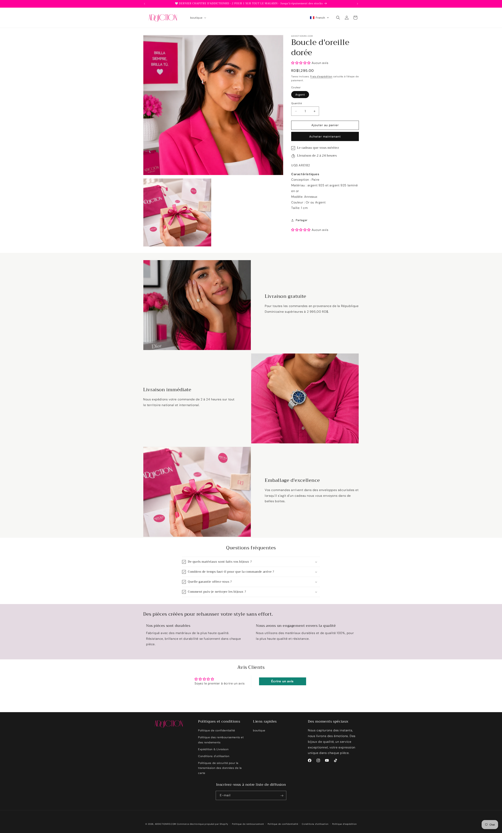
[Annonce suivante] (357, 3)
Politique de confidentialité (216, 730)
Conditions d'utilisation (213, 756)
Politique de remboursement (248, 823)
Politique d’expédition (344, 823)
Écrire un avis (282, 681)
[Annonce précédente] (144, 3)
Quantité (296, 103)
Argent (300, 95)
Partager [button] (301, 220)
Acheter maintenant (325, 137)
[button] (198, 18)
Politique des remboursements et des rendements (221, 740)
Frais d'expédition (321, 76)
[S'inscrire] (281, 795)
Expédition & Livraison (213, 749)
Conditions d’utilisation (315, 823)
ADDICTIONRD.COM (165, 824)
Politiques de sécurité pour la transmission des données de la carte (220, 768)
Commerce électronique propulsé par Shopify (202, 824)
